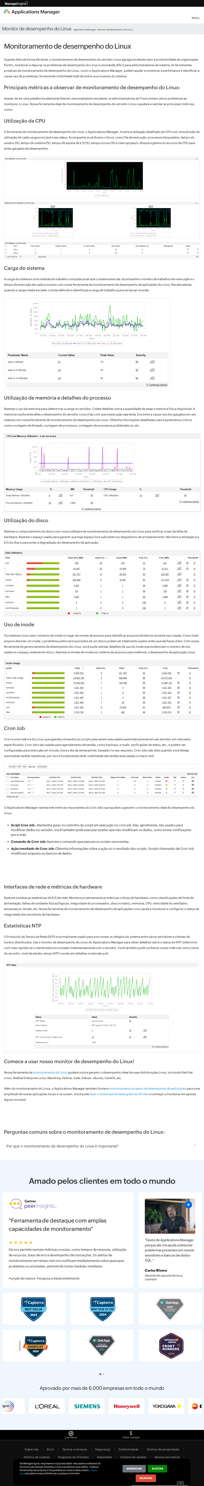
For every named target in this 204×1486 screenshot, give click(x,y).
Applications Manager (85, 29)
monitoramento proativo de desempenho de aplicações (147, 1088)
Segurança (102, 1449)
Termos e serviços (74, 1449)
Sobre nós (32, 1449)
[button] (100, 1374)
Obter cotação (131, 1437)
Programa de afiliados (73, 1457)
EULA (50, 1449)
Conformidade (129, 1449)
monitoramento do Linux (50, 1072)
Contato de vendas (133, 1457)
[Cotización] (131, 1432)
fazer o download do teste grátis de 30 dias (119, 1094)
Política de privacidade (163, 1449)
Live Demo (71, 1437)
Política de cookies (37, 1457)
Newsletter (104, 1457)
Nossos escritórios (167, 1457)
